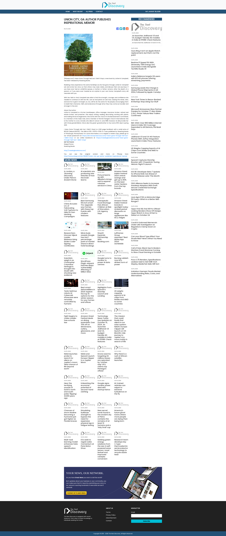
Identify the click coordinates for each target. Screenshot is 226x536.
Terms (108, 512)
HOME (68, 12)
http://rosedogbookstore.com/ (75, 150)
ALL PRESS (89, 12)
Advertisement (111, 518)
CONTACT (99, 12)
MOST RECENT (78, 12)
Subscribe (146, 521)
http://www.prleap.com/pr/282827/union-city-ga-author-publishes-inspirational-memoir (95, 156)
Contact (109, 521)
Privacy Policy (110, 515)
